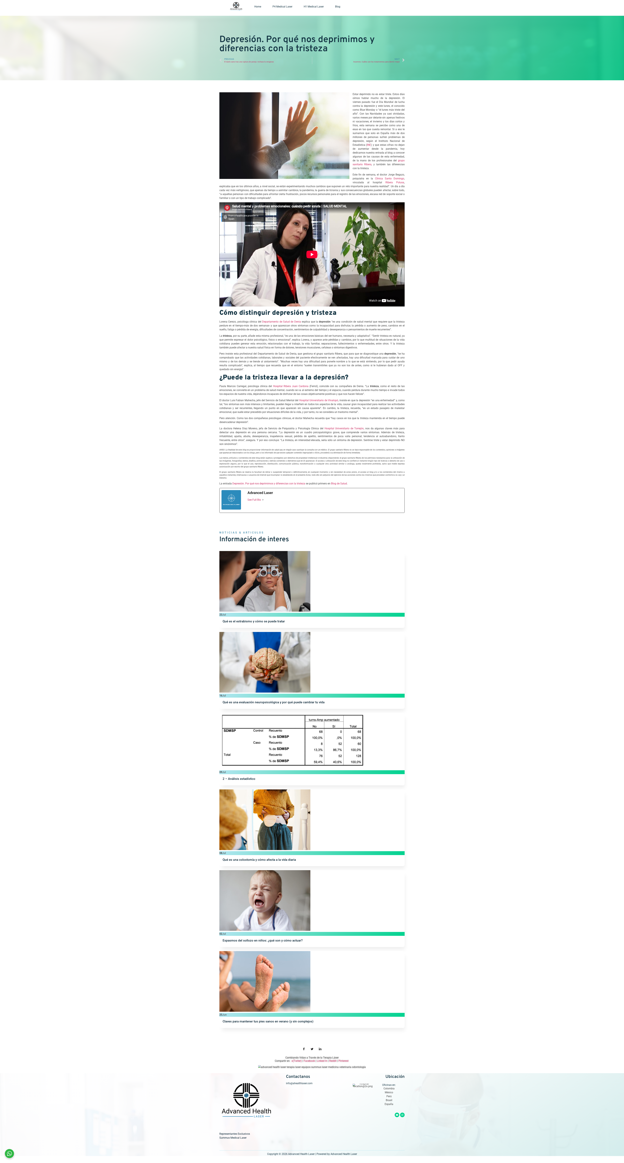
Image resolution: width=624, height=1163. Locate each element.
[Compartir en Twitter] (312, 1049)
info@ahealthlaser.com (299, 1083)
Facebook (309, 1060)
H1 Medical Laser (314, 6)
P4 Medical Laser (282, 6)
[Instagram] (402, 1115)
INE (369, 144)
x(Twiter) (297, 1060)
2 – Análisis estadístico (239, 779)
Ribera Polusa (394, 182)
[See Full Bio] (263, 500)
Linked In (322, 1060)
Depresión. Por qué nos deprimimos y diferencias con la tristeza (268, 483)
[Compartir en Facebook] (304, 1049)
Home (257, 6)
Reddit (333, 1060)
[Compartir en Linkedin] (320, 1049)
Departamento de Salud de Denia (281, 321)
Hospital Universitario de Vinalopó (318, 400)
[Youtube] (397, 1115)
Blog (337, 6)
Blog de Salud (339, 483)
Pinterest (343, 1060)
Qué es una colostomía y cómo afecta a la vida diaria (259, 860)
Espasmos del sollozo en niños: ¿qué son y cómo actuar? (263, 940)
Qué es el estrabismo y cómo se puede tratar (254, 621)
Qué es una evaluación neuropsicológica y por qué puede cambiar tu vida (274, 702)
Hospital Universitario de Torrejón (344, 428)
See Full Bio (254, 499)
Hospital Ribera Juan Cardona (291, 386)
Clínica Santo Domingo (389, 178)
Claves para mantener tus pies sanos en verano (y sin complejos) (268, 1021)
